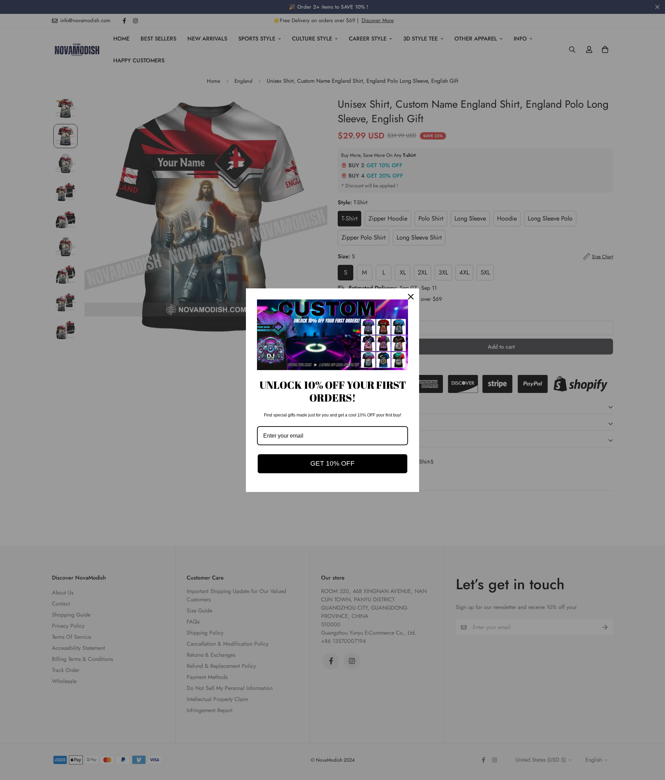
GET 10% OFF (332, 463)
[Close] (410, 296)
